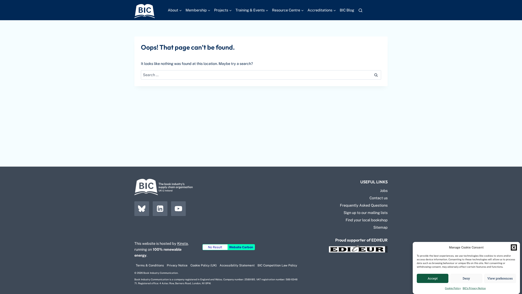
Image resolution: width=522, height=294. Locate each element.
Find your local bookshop (367, 220)
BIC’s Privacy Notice (474, 288)
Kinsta (182, 243)
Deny (466, 278)
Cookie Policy (453, 288)
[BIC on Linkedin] (160, 208)
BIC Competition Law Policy (277, 265)
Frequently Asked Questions (364, 205)
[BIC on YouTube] (178, 208)
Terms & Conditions (150, 265)
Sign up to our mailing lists (366, 212)
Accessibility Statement (237, 265)
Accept (433, 278)
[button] (514, 247)
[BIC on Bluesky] (141, 208)
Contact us (378, 198)
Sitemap (380, 227)
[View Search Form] (360, 10)
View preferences (500, 278)
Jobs (384, 190)
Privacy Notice (177, 265)
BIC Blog (347, 10)
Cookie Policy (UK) (203, 265)
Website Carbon (241, 247)
